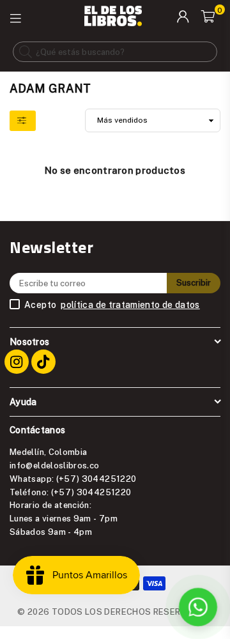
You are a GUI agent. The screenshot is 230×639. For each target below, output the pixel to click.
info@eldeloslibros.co (55, 465)
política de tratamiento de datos (130, 305)
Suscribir (193, 282)
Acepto (112, 305)
